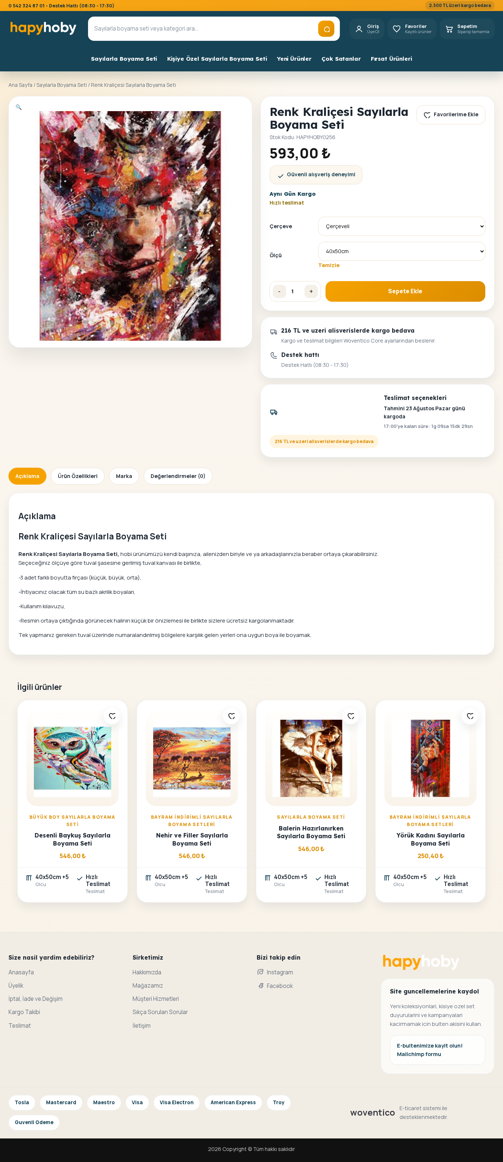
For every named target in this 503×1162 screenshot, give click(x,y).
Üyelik (15, 985)
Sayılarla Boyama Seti (124, 58)
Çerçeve (281, 226)
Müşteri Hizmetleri (156, 999)
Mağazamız (148, 985)
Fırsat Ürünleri (391, 58)
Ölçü (276, 255)
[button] (18, 106)
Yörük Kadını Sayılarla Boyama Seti (431, 839)
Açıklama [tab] (27, 475)
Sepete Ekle (405, 291)
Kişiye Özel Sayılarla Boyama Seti (217, 58)
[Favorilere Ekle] (112, 716)
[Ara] (326, 29)
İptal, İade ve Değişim (35, 999)
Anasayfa (21, 972)
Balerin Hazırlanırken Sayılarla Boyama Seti (311, 832)
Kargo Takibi (24, 1012)
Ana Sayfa (20, 84)
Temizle (329, 265)
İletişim (142, 1026)
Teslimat (19, 1026)
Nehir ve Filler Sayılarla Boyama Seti (192, 839)
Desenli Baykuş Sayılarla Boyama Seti (72, 839)
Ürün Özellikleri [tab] (78, 475)
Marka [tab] (124, 475)
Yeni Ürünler (294, 58)
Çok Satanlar (340, 58)
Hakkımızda (147, 972)
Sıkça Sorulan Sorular (160, 1012)
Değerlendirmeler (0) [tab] (178, 475)
